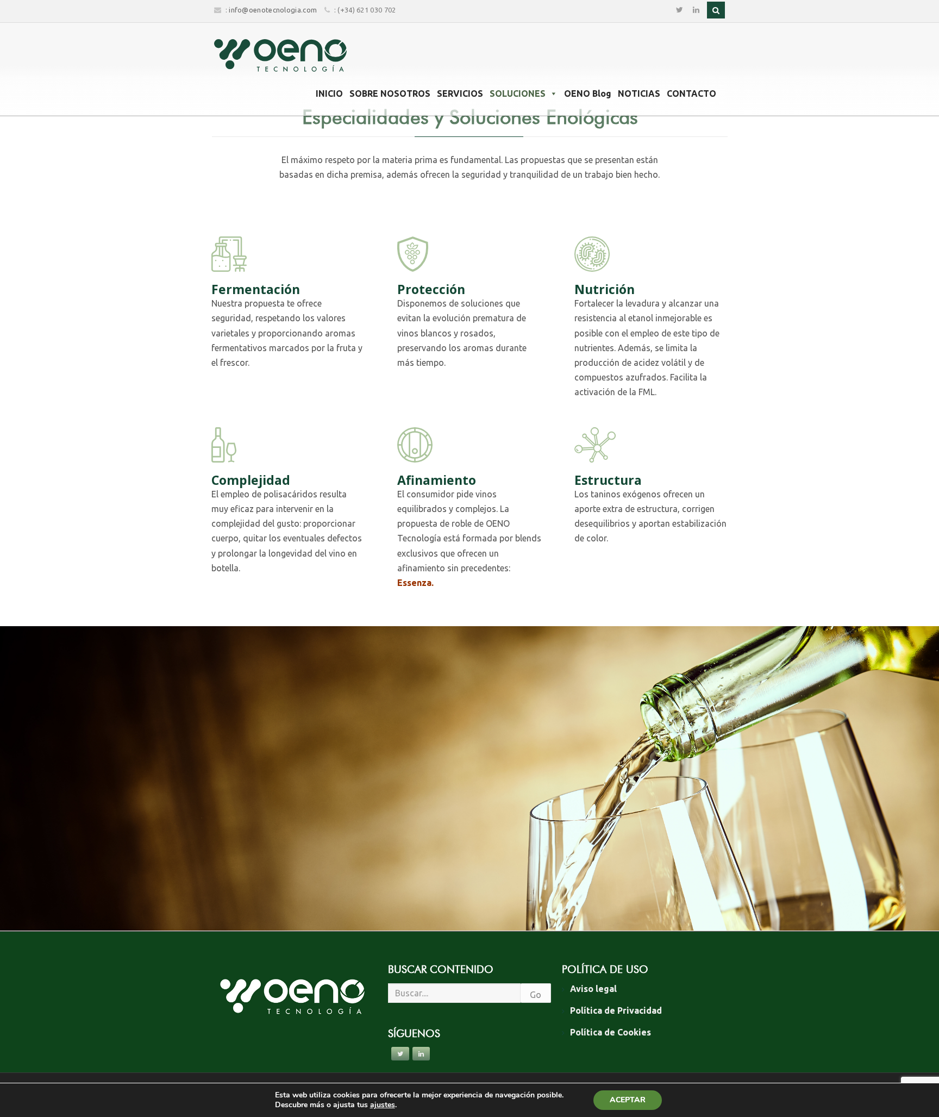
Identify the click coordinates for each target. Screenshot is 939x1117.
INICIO (329, 93)
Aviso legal (593, 989)
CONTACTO (691, 93)
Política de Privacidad (616, 1010)
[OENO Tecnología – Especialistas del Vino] (280, 55)
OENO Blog (587, 93)
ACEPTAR (628, 1100)
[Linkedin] (421, 1053)
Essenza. (415, 583)
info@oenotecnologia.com (273, 10)
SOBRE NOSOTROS (389, 93)
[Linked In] (696, 10)
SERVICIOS (460, 93)
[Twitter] (679, 10)
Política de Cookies (610, 1032)
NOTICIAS (639, 93)
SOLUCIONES (518, 93)
